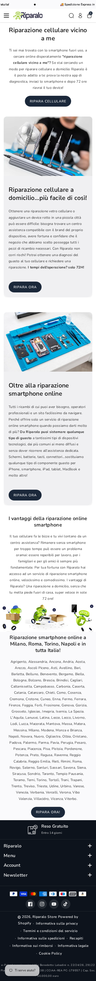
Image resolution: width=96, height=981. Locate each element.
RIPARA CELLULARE (48, 101)
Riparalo (12, 846)
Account (12, 865)
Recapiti (76, 938)
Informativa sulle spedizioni (41, 938)
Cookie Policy (50, 953)
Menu (9, 856)
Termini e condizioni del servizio (50, 931)
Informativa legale (73, 945)
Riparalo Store (44, 916)
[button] (8, 15)
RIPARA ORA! (48, 812)
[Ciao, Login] (80, 15)
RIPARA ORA (25, 287)
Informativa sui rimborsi (32, 945)
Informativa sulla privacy (57, 923)
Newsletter (16, 875)
